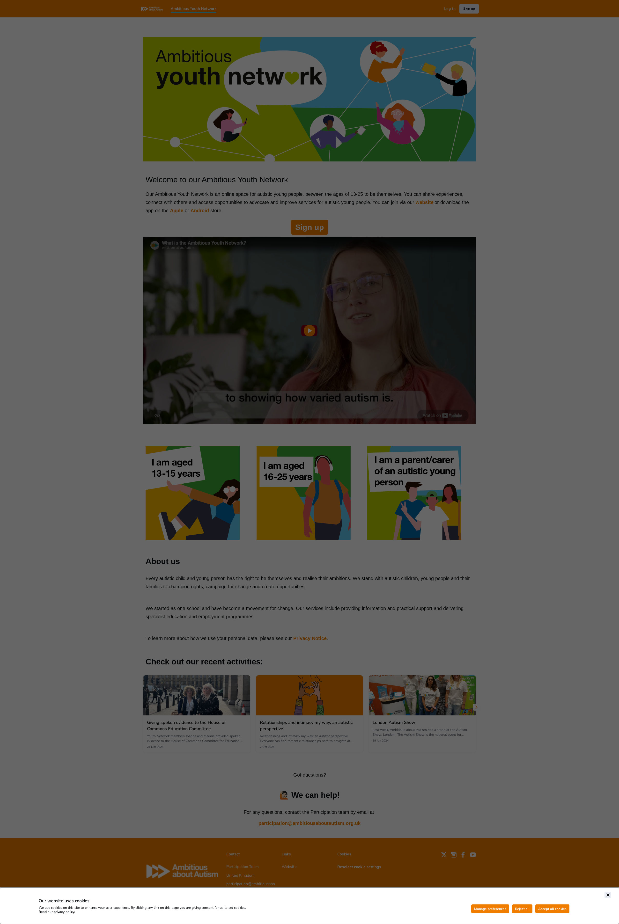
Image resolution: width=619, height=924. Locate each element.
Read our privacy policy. (57, 912)
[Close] (607, 895)
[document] (309, 906)
